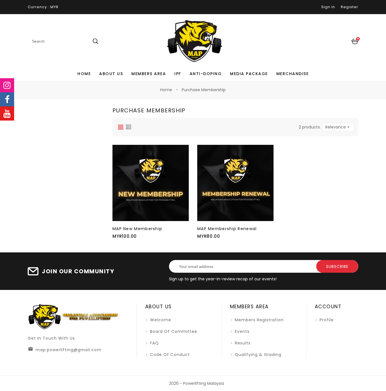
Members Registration (258, 320)
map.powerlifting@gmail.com (68, 350)
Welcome (160, 320)
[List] (129, 127)
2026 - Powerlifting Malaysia (196, 383)
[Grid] (121, 127)
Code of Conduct (169, 354)
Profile (326, 320)
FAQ (154, 343)
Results (242, 343)
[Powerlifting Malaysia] (73, 316)
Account (328, 306)
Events (241, 331)
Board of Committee (173, 331)
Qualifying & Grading (257, 354)
